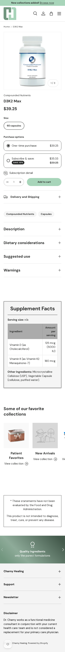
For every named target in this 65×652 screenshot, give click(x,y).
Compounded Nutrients (17, 95)
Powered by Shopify (38, 643)
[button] (51, 14)
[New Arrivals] (45, 435)
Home (7, 27)
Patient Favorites (16, 455)
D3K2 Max (18, 27)
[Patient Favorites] (16, 435)
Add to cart (44, 181)
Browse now (47, 2)
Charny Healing (19, 643)
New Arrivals (45, 453)
